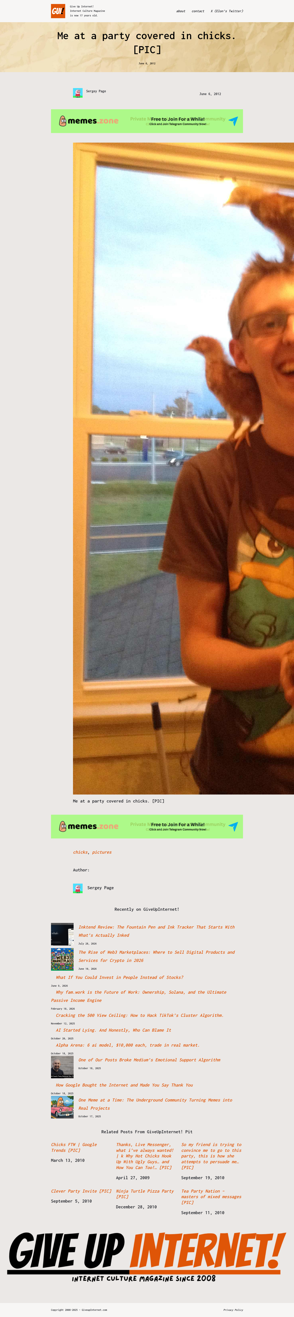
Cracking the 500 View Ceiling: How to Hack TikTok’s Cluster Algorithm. (140, 1015)
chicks (80, 852)
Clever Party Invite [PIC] (81, 1191)
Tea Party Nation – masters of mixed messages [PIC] (211, 1196)
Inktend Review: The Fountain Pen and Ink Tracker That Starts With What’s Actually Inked (156, 931)
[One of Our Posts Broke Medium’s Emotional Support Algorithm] (62, 1067)
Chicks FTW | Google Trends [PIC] (74, 1147)
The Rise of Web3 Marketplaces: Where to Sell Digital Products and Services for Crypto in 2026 (156, 956)
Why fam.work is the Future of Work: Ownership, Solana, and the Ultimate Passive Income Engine (138, 996)
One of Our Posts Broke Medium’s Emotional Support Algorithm (149, 1059)
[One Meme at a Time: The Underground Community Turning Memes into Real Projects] (62, 1107)
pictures (101, 852)
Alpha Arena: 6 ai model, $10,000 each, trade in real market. (128, 1045)
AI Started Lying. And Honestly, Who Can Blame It (113, 1030)
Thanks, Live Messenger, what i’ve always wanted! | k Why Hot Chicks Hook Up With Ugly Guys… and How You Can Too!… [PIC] (145, 1156)
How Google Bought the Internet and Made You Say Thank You (124, 1085)
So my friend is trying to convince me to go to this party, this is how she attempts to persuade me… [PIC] (211, 1156)
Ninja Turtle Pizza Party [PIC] (145, 1193)
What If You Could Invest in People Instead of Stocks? (119, 977)
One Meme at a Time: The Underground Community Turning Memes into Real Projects (155, 1104)
